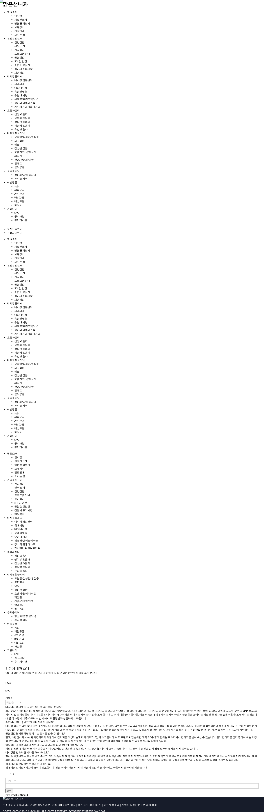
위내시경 (19, 83)
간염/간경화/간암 (24, 159)
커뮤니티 (12, 208)
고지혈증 (19, 140)
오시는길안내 (14, 228)
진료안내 (19, 30)
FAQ (16, 212)
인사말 (18, 15)
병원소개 (12, 12)
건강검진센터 (14, 38)
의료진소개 (20, 19)
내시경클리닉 (14, 76)
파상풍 (18, 204)
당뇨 (16, 144)
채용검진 (19, 72)
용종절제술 (20, 91)
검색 (9, 790)
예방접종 (12, 182)
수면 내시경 (20, 95)
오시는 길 (19, 34)
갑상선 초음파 (22, 121)
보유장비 (19, 27)
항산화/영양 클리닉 (25, 174)
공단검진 (19, 57)
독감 (16, 186)
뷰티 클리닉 (20, 178)
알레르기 (19, 163)
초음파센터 (13, 110)
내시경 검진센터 (23, 80)
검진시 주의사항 (23, 68)
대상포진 (19, 201)
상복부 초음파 (22, 117)
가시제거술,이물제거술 (27, 106)
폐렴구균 (19, 189)
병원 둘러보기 (22, 23)
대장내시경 (20, 87)
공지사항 (19, 216)
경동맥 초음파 (22, 125)
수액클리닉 (13, 170)
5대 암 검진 (20, 61)
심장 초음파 (20, 114)
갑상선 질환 (20, 148)
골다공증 (19, 167)
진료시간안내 (14, 232)
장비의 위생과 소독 (25, 102)
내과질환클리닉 (16, 133)
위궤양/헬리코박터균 (26, 99)
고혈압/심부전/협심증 (26, 136)
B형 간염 (19, 197)
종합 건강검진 (22, 64)
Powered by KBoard (16, 794)
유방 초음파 (20, 129)
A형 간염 (19, 193)
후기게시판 (20, 220)
